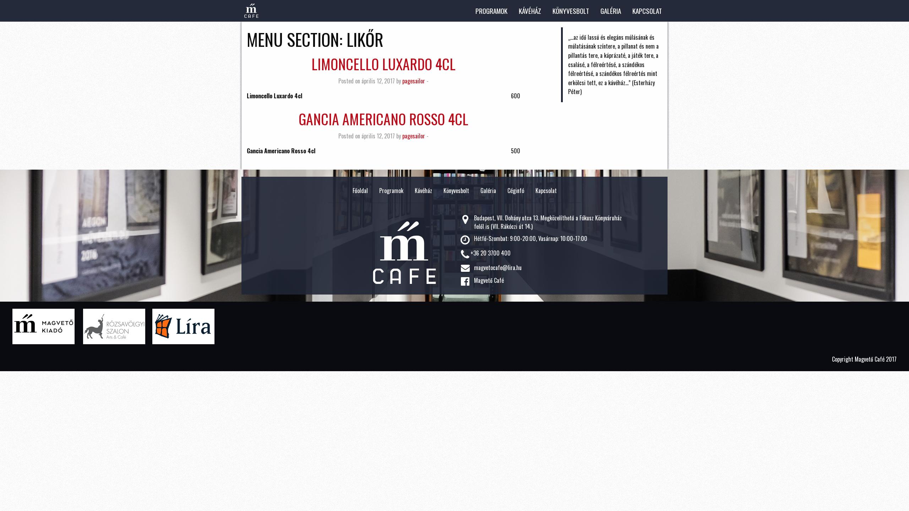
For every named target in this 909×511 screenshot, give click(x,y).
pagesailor (413, 81)
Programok (491, 11)
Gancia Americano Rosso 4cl (383, 119)
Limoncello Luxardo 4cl (383, 64)
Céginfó (515, 190)
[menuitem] (491, 11)
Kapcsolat (647, 11)
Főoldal (360, 190)
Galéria (610, 11)
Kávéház (530, 11)
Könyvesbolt (571, 11)
